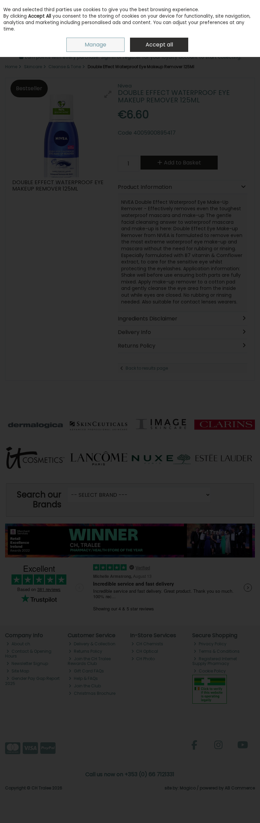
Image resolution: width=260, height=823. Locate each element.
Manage (95, 44)
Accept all (159, 44)
